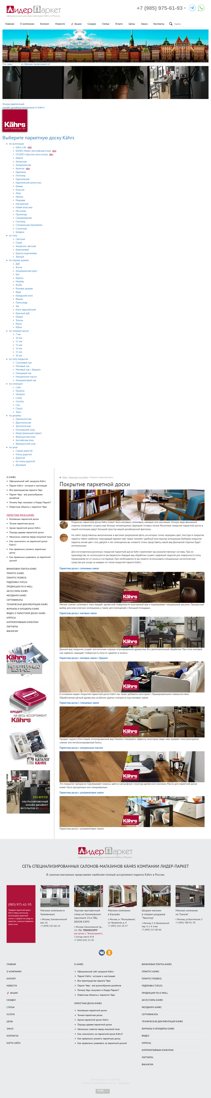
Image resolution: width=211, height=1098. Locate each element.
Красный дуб (23, 313)
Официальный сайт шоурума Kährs (27, 481)
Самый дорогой (24, 450)
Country (20, 401)
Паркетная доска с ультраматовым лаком (82, 792)
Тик (17, 306)
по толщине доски (19, 330)
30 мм (19, 355)
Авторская (21, 161)
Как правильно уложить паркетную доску (99, 1038)
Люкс (18, 193)
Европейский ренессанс (29, 182)
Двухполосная (23, 422)
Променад (21, 214)
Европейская (22, 179)
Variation (20, 394)
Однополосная (23, 419)
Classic (19, 408)
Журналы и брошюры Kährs (23, 608)
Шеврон (20, 232)
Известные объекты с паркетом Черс (28, 507)
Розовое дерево (24, 288)
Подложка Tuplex (17, 582)
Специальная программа (29, 225)
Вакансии (12, 631)
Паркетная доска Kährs (20, 515)
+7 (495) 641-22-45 (84, 940)
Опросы (11, 617)
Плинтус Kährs (15, 573)
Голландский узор (25, 429)
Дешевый (21, 465)
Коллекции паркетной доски (24, 519)
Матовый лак (23, 366)
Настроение (22, 203)
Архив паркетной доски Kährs (24, 528)
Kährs (65, 477)
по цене (13, 447)
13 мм (19, 345)
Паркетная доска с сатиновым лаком (79, 568)
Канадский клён (24, 295)
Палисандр (21, 302)
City (18, 405)
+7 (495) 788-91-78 (185, 922)
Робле (19, 327)
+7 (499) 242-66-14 (50, 926)
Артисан (20, 168)
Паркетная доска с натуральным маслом (81, 747)
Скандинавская (24, 217)
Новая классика (24, 207)
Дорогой (20, 457)
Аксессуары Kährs (17, 591)
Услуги (119, 23)
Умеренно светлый (26, 246)
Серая (19, 242)
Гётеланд (20, 175)
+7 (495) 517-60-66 (151, 929)
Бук (17, 274)
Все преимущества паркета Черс (26, 490)
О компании (27, 23)
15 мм (19, 352)
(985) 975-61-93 (19, 905)
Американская (23, 165)
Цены (132, 23)
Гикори (19, 316)
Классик (20, 189)
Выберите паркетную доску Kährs (38, 138)
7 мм (18, 334)
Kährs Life (21, 147)
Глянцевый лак (23, 373)
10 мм (19, 338)
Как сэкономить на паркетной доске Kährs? (100, 1034)
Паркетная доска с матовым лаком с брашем (84, 658)
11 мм (19, 341)
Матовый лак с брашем (28, 369)
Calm (18, 387)
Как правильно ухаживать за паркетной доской (102, 1043)
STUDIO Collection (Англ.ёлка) (32, 154)
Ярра (18, 292)
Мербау (20, 281)
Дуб (18, 263)
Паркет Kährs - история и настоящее (28, 485)
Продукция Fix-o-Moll (20, 586)
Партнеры (12, 626)
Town (18, 412)
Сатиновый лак (24, 362)
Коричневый (22, 249)
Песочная (21, 211)
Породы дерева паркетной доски (26, 532)
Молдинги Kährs (16, 595)
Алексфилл (124, 1083)
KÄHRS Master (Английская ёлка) (33, 150)
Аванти (19, 157)
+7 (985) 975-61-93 (160, 8)
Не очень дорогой (25, 461)
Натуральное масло (26, 376)
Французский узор (26, 443)
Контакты (158, 23)
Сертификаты (15, 600)
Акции (78, 23)
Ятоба (19, 284)
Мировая (20, 200)
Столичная (21, 228)
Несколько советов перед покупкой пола (30, 536)
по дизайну (15, 415)
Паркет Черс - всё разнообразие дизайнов (99, 985)
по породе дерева (19, 260)
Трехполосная (23, 426)
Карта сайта (13, 1043)
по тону (13, 235)
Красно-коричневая (26, 253)
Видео (145, 1035)
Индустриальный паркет (29, 433)
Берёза (19, 278)
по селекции (16, 383)
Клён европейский (26, 309)
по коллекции (16, 143)
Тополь (19, 320)
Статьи (105, 23)
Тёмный (20, 256)
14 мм (19, 348)
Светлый (20, 239)
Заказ (144, 23)
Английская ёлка (25, 440)
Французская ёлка (25, 436)
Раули (19, 323)
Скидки (92, 23)
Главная (9, 23)
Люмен (19, 196)
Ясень (19, 267)
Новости (60, 23)
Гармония (21, 172)
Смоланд (20, 221)
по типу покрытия (18, 359)
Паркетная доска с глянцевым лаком (79, 702)
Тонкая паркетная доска (21, 523)
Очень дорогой (24, 454)
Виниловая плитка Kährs (21, 568)
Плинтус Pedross (16, 577)
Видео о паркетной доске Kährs (26, 613)
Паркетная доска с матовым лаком (78, 613)
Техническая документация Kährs (27, 604)
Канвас (19, 186)
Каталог (44, 23)
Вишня (19, 299)
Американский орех (26, 270)
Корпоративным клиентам (22, 622)
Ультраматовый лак (26, 380)
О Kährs (11, 477)
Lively (19, 397)
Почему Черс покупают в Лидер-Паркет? (30, 502)
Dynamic (20, 390)
